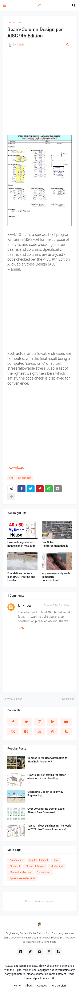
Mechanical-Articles (20, 872)
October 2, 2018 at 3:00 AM (58, 605)
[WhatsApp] (49, 488)
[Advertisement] (39, 95)
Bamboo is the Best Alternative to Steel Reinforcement (47, 759)
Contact (42, 985)
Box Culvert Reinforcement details (55, 544)
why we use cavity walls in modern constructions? (56, 577)
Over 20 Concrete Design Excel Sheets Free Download (45, 810)
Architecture (16, 860)
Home (11, 22)
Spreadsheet (24, 477)
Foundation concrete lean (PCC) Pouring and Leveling (21, 577)
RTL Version (58, 985)
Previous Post (13, 698)
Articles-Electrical (38, 860)
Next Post (68, 698)
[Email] (58, 488)
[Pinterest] (40, 488)
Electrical (15, 866)
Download (15, 467)
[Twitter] (31, 488)
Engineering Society (25, 965)
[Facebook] (21, 488)
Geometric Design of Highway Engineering (45, 793)
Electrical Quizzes (35, 866)
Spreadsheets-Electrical (22, 878)
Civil (19, 22)
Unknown (25, 605)
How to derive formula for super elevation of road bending (46, 776)
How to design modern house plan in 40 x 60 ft (21, 544)
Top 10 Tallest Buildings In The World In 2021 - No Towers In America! (49, 827)
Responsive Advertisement (39, 901)
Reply (21, 628)
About (28, 985)
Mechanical (57, 866)
